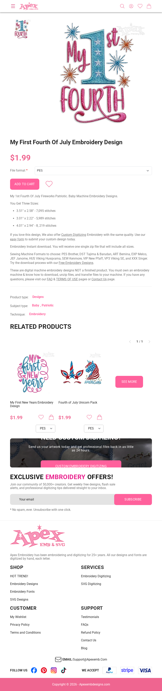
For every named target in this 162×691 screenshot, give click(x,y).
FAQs (84, 625)
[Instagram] (54, 670)
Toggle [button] (13, 6)
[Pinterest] (44, 670)
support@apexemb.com (90, 659)
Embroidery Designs (24, 584)
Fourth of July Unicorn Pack (77, 402)
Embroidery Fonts (22, 591)
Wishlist (140, 6)
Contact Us (99, 279)
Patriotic (48, 305)
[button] (94, 76)
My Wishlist (18, 617)
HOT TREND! (19, 576)
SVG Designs (19, 599)
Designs (38, 297)
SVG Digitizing (91, 584)
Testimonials (90, 617)
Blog (84, 648)
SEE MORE (129, 382)
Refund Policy (90, 632)
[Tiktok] (64, 670)
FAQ (50, 279)
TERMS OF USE (67, 279)
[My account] (131, 6)
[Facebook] (34, 670)
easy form (17, 239)
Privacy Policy (20, 625)
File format (17, 170)
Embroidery (37, 314)
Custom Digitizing (73, 235)
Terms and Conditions (25, 632)
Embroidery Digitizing (96, 576)
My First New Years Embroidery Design (31, 404)
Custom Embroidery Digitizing (81, 466)
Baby (35, 305)
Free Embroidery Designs (76, 263)
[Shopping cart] (149, 6)
